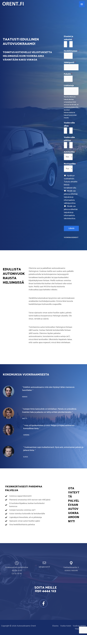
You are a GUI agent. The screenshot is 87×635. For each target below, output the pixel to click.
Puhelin (68, 74)
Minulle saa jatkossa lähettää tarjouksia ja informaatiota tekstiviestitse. (70, 212)
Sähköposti (69, 62)
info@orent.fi (44, 567)
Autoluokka (70, 152)
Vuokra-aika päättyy (69, 139)
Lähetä (71, 228)
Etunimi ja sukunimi (68, 38)
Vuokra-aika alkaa (69, 124)
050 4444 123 (45, 591)
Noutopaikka (70, 163)
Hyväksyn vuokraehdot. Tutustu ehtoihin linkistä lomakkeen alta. (70, 182)
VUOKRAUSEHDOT (71, 237)
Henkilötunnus (71, 51)
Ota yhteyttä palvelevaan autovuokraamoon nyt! (73, 505)
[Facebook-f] (43, 603)
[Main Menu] (82, 4)
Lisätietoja (69, 85)
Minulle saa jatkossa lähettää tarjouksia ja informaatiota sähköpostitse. (70, 197)
